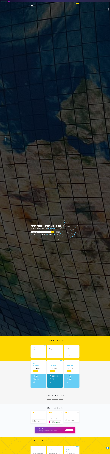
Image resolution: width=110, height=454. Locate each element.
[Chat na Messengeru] (107, 448)
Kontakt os (77, 5)
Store (53, 5)
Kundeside (49, 5)
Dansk (64, 3)
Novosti (98, 1)
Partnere (74, 5)
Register (74, 3)
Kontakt (101, 1)
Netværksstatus (69, 5)
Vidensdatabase (63, 5)
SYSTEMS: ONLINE (4, 1)
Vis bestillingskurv (69, 3)
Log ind (78, 3)
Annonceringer (58, 5)
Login (105, 1)
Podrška (108, 1)
